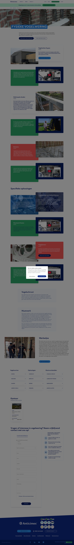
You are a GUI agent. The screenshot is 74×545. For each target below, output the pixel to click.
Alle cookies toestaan (42, 276)
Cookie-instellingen (32, 276)
